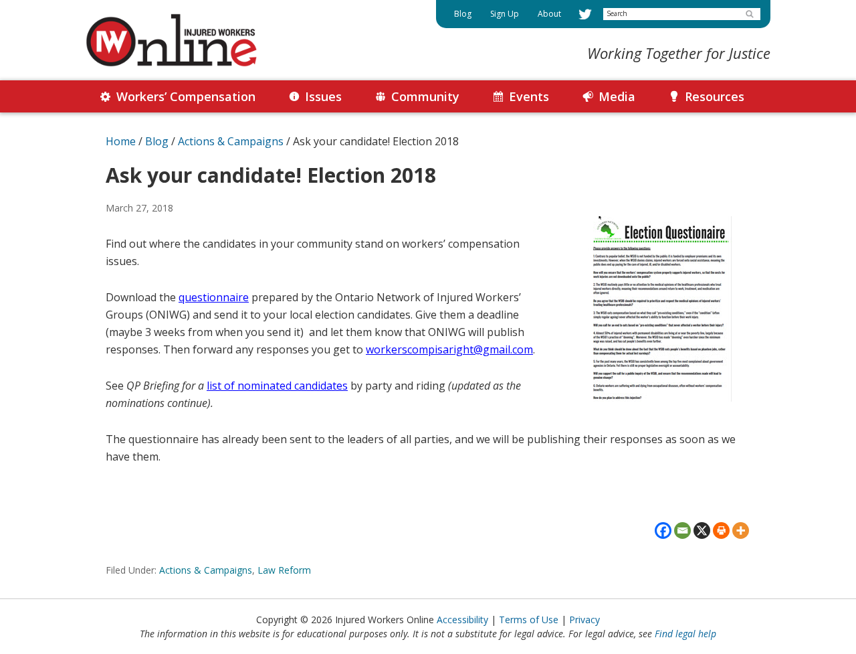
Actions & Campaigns (205, 570)
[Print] (721, 530)
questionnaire (214, 297)
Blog (157, 141)
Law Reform (284, 570)
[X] (701, 530)
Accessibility (462, 619)
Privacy (584, 619)
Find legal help (685, 633)
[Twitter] (585, 14)
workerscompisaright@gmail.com (449, 349)
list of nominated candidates (277, 385)
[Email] (682, 530)
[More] (740, 530)
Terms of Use (528, 619)
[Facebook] (663, 530)
